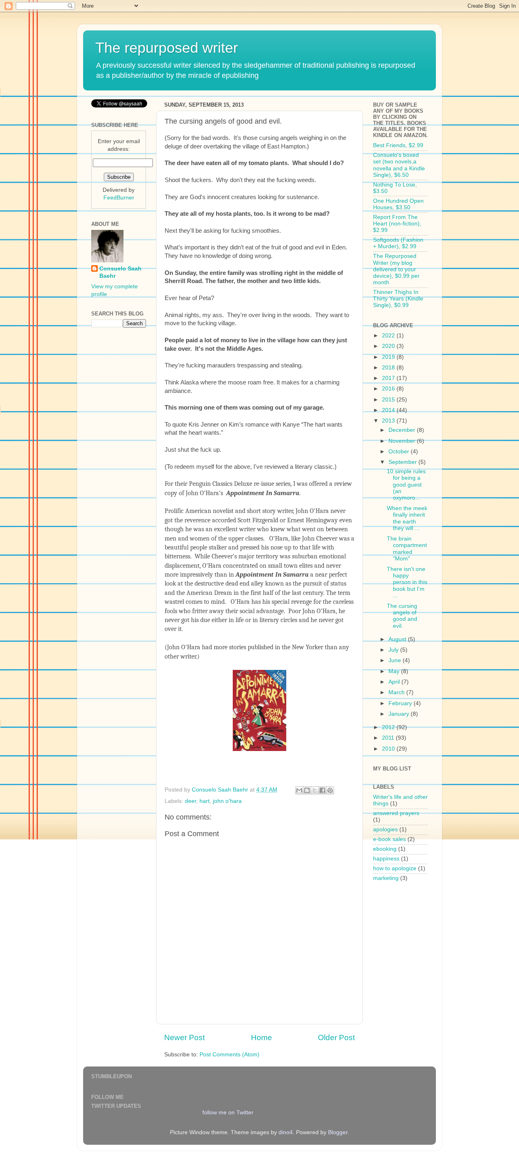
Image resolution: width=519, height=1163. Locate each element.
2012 (389, 727)
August (398, 639)
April (394, 682)
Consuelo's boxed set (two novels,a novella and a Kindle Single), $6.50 (399, 165)
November (402, 441)
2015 (389, 400)
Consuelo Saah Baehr (120, 272)
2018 (389, 368)
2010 (389, 749)
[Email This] (299, 790)
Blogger (337, 1132)
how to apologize (394, 868)
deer (190, 801)
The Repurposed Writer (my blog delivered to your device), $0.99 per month (396, 269)
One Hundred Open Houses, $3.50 (398, 204)
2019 (389, 357)
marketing (386, 878)
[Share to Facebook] (322, 790)
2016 (389, 389)
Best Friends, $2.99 (398, 145)
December (402, 430)
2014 (389, 410)
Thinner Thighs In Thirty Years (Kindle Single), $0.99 (398, 298)
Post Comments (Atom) (229, 1054)
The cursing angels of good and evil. (402, 616)
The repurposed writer (166, 47)
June (395, 660)
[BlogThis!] (307, 790)
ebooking (385, 849)
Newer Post (184, 1037)
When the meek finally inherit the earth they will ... (407, 518)
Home (261, 1037)
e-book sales (389, 839)
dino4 (286, 1132)
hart (204, 801)
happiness (386, 859)
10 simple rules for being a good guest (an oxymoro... (406, 484)
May (394, 671)
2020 (389, 346)
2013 (389, 421)
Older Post (336, 1037)
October (399, 451)
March (397, 692)
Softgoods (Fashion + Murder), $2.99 (398, 243)
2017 (389, 378)
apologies (385, 829)
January (399, 714)
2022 (389, 336)
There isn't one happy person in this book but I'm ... (407, 582)
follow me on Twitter (227, 1112)
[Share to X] (315, 790)
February (401, 703)
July (394, 650)
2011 (389, 738)
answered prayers (396, 813)
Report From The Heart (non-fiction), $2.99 (397, 223)
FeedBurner (118, 198)
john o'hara (227, 801)
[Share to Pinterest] (330, 790)
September (403, 462)
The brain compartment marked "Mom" (407, 549)
